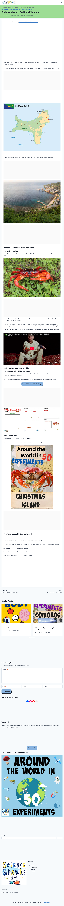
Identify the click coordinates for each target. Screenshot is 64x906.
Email (24, 686)
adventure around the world (51, 442)
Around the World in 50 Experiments (10, 9)
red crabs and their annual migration (22, 438)
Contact (32, 865)
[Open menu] (61, 2)
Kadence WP (47, 902)
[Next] (61, 620)
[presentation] (16, 613)
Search (3, 835)
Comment (5, 669)
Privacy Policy (33, 867)
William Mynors (28, 68)
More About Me (32, 748)
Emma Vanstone (6, 15)
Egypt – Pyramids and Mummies (10, 591)
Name (4, 686)
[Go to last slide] (3, 620)
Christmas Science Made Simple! (54, 591)
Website (46, 686)
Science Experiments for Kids (26, 9)
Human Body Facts (9, 628)
